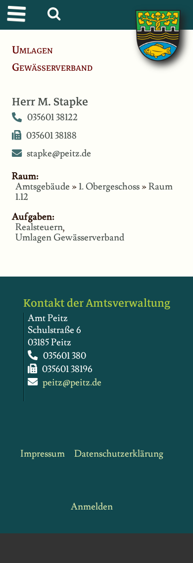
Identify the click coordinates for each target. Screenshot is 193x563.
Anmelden (92, 507)
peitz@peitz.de (72, 382)
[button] (56, 16)
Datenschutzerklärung (118, 454)
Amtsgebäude (42, 187)
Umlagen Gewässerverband (69, 238)
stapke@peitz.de (59, 154)
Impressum (42, 454)
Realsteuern (39, 228)
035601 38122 (52, 118)
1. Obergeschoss (109, 187)
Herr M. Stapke (50, 102)
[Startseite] (148, 25)
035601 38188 (51, 136)
